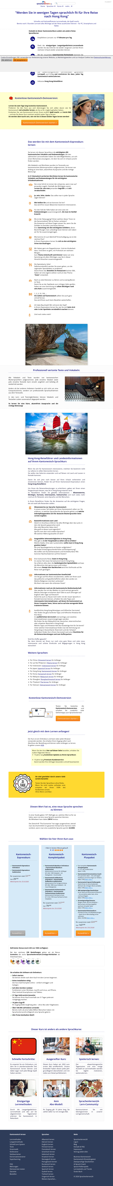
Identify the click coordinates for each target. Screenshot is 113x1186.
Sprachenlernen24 (80, 1139)
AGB (42, 745)
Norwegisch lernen (49, 1159)
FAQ (11, 1164)
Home (43, 6)
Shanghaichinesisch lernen (50, 679)
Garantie (13, 1171)
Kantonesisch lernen (49, 671)
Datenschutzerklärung (102, 57)
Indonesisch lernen (49, 666)
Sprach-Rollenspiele (81, 1166)
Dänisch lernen (47, 1142)
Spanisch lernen (48, 1169)
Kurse (59, 6)
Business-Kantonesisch (82, 1157)
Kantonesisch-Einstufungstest (85, 1159)
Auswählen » (18, 933)
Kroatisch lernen (48, 1157)
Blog (75, 1144)
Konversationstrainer (17, 1157)
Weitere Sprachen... (49, 1179)
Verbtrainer (14, 1152)
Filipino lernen (52, 663)
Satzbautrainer (15, 1154)
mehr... (68, 6)
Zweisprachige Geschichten (84, 1162)
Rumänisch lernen (48, 1164)
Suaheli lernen (47, 1171)
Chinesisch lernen (44, 660)
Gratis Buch (78, 1171)
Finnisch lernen (47, 1147)
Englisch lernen (47, 1144)
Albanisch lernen (48, 1139)
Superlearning (15, 1159)
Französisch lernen (49, 1149)
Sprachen (50, 6)
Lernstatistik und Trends (83, 1169)
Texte (12, 1147)
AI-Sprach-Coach (80, 1164)
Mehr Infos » (89, 879)
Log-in (76, 1142)
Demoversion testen (17, 1169)
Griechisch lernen (48, 1152)
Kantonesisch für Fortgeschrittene (56, 883)
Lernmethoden (15, 1139)
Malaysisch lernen (47, 677)
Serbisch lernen (47, 1166)
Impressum (78, 1149)
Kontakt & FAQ (79, 1147)
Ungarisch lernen (48, 1176)
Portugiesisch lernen (49, 1162)
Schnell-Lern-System (17, 1144)
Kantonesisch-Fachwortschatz (55, 895)
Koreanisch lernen (45, 674)
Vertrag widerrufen (81, 1152)
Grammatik (14, 1149)
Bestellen (13, 1174)
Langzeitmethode (16, 1142)
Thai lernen (44, 682)
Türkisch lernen (47, 1174)
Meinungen (14, 1166)
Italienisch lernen (48, 1154)
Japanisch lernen (44, 668)
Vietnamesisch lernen (48, 685)
